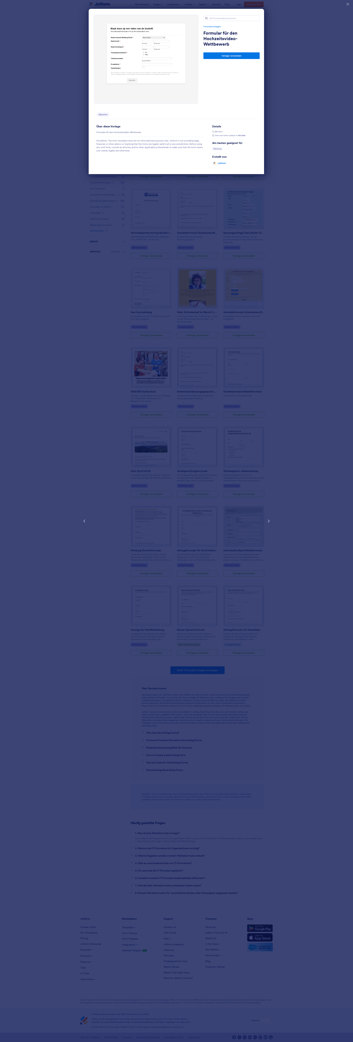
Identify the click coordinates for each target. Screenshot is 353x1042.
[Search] (206, 18)
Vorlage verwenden (231, 55)
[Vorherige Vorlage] (84, 521)
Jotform (222, 163)
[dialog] (176, 521)
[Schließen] (348, 4)
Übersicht (103, 114)
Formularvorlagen (212, 26)
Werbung (217, 148)
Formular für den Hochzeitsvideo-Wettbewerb (220, 38)
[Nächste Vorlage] (268, 521)
